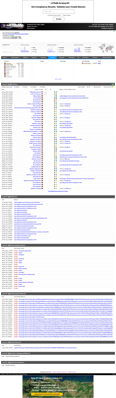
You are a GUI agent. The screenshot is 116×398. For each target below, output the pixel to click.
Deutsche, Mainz (37, 137)
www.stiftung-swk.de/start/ (66, 123)
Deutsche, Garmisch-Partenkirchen (32, 180)
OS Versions (85, 57)
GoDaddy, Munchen (36, 166)
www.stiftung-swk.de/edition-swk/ (22, 235)
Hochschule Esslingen (35, 147)
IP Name (25, 87)
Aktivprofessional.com (35, 92)
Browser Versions (107, 57)
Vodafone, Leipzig (36, 123)
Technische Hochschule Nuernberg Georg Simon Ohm (27, 107)
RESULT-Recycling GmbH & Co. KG (32, 131)
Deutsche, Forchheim (35, 139)
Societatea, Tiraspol (36, 149)
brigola (20, 252)
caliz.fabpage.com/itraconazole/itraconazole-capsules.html (74, 98)
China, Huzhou (37, 178)
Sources (5, 57)
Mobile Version (72, 372)
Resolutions (72, 57)
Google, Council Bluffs (35, 129)
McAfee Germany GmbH (35, 143)
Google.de (67, 105)
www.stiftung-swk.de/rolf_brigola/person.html (71, 109)
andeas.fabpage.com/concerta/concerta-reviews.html (72, 96)
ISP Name (42, 87)
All (89, 87)
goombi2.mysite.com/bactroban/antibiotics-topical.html (73, 157)
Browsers (95, 57)
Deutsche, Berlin (37, 151)
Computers (61, 57)
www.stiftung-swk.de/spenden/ (21, 237)
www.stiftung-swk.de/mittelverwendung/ (69, 161)
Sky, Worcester (37, 161)
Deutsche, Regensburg (35, 168)
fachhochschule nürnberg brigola (27, 274)
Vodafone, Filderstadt (35, 170)
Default (17, 87)
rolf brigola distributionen (25, 250)
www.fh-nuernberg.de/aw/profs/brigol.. (18, 34)
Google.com (68, 103)
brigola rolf (21, 266)
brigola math (22, 286)
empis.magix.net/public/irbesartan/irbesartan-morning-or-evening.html (77, 178)
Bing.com (67, 159)
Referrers (25, 57)
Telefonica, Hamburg (36, 109)
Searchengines (15, 57)
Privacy (113, 374)
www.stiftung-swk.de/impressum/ (68, 170)
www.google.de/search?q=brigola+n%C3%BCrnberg (31, 317)
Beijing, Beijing (37, 96)
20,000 (10, 84)
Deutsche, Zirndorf (36, 159)
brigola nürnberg (23, 268)
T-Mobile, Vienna (37, 133)
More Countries (58, 79)
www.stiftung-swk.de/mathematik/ (68, 137)
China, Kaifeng (37, 98)
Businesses (107, 87)
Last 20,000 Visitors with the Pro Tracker (58, 191)
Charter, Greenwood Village (34, 103)
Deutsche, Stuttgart (36, 117)
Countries (52, 57)
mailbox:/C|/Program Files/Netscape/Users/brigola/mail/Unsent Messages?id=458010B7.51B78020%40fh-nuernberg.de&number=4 (45, 347)
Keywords (34, 57)
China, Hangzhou (36, 157)
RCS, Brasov (38, 121)
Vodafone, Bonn (37, 127)
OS (78, 57)
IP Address (33, 87)
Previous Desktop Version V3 (59, 372)
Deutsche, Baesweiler (35, 125)
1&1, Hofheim (37, 113)
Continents (43, 57)
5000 (9, 197)
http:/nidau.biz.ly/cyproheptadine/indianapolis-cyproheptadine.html (30, 218)
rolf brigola (21, 254)
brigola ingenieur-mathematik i (26, 282)
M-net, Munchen (37, 100)
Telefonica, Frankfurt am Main (33, 174)
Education (97, 87)
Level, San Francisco (36, 94)
